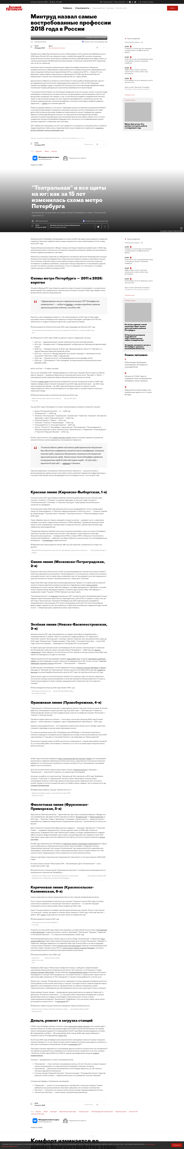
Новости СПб (133, 1112)
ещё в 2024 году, (73, 659)
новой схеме (43, 381)
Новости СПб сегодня (37, 1114)
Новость (54, 151)
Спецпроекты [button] (82, 8)
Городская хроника (121, 1112)
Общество (39, 151)
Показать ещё (129, 95)
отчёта (69, 304)
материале (61, 1001)
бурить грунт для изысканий (69, 946)
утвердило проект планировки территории (80, 844)
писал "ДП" (62, 1035)
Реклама (110, 8)
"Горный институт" (80, 770)
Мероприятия (98, 8)
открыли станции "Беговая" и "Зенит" (91, 668)
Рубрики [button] (68, 8)
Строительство (84, 1112)
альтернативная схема (78, 972)
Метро (45, 1112)
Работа (46, 151)
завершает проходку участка (42, 663)
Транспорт (53, 1112)
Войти (172, 8)
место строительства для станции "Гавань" (75, 759)
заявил (45, 103)
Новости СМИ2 (36, 165)
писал (43, 915)
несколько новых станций (79, 1026)
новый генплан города (62, 438)
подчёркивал (47, 540)
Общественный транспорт (67, 1112)
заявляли (66, 463)
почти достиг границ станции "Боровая (78, 948)
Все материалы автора (57, 48)
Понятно (176, 1145)
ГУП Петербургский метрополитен (102, 1112)
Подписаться (107, 2)
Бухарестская (81, 817)
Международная (96, 817)
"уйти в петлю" (92, 585)
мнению (54, 596)
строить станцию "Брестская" (42, 972)
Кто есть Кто (121, 8)
